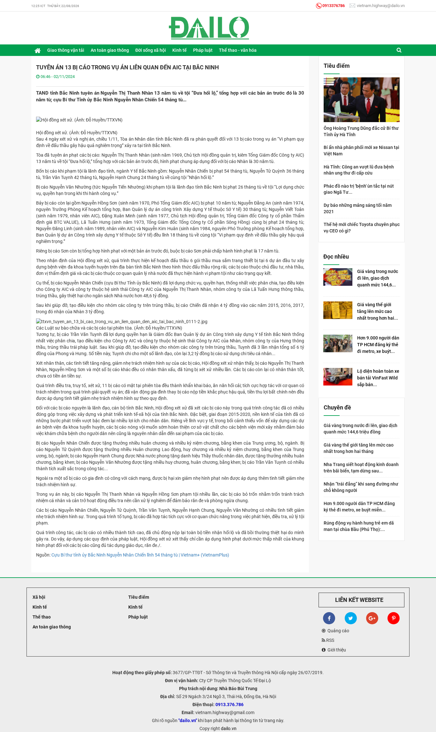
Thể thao (41, 616)
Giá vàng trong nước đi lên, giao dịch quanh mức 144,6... (377, 278)
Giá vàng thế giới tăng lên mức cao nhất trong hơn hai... (377, 311)
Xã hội (38, 597)
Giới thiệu (336, 649)
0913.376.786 (229, 704)
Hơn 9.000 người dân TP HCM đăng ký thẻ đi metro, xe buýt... (378, 344)
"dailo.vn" (187, 720)
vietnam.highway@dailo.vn (380, 5)
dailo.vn (229, 728)
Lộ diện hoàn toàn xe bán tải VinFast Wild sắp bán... (378, 378)
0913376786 (333, 5)
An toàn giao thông (51, 626)
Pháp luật (137, 616)
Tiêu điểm (138, 597)
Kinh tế (39, 607)
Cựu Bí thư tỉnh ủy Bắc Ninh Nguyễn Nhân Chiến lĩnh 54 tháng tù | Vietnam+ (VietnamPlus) (140, 554)
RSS (329, 640)
